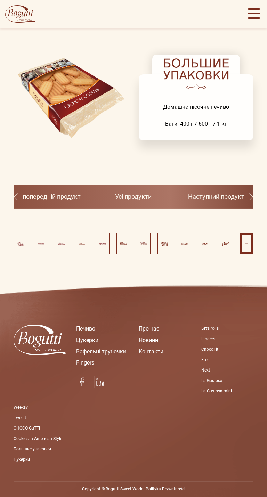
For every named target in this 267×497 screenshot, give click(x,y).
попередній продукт (52, 197)
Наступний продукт (216, 197)
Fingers (85, 362)
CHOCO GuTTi (27, 428)
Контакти (151, 351)
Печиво (85, 328)
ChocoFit (209, 349)
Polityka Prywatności (165, 489)
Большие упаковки (32, 449)
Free (205, 359)
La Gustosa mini (216, 391)
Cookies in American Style (38, 438)
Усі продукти (133, 197)
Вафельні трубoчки (101, 351)
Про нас (149, 328)
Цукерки (87, 340)
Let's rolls (210, 328)
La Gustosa (211, 380)
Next (205, 370)
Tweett (20, 417)
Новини (148, 340)
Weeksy (21, 407)
